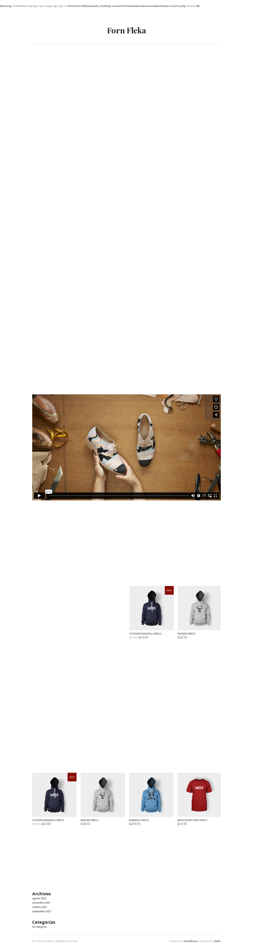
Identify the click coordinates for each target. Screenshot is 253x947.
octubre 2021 (39, 907)
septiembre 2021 (41, 911)
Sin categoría (39, 926)
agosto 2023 (39, 898)
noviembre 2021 (41, 902)
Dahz (217, 941)
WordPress (191, 941)
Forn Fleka (126, 30)
